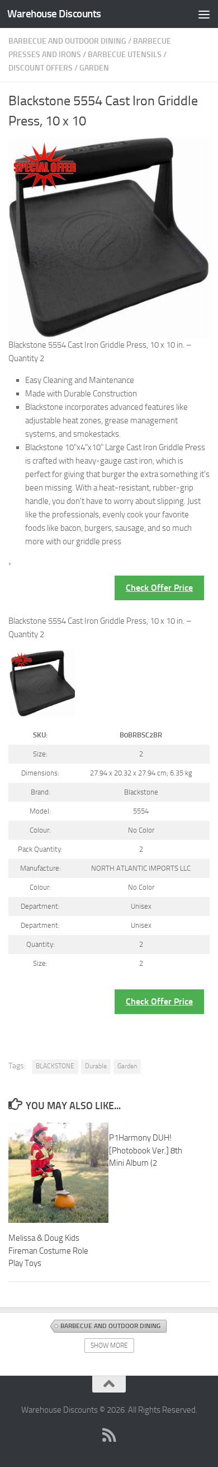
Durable (96, 1066)
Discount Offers (40, 68)
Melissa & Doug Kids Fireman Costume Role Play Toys (48, 1250)
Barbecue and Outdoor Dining (67, 41)
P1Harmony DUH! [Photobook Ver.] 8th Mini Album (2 (145, 1150)
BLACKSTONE (55, 1066)
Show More (109, 1345)
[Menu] (204, 14)
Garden (94, 68)
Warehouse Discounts (54, 13)
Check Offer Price (159, 587)
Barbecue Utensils (125, 54)
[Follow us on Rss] (109, 1435)
